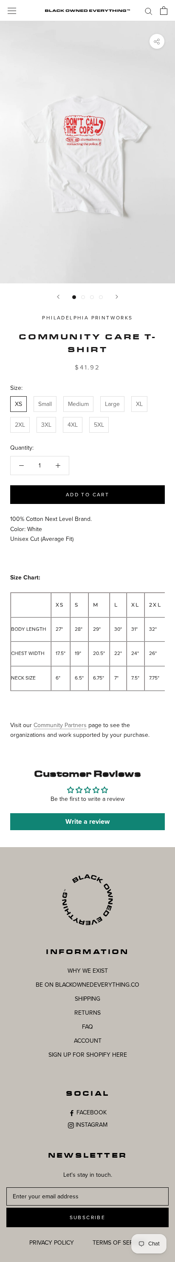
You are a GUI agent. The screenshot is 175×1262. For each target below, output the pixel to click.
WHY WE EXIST (88, 970)
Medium (78, 404)
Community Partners (60, 725)
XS (18, 404)
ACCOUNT (88, 1040)
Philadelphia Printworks (87, 318)
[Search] (148, 10)
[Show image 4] (101, 297)
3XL (46, 424)
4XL (73, 424)
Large (112, 404)
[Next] (117, 297)
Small (45, 404)
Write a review (87, 821)
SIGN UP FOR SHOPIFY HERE (87, 1054)
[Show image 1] (74, 297)
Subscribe (88, 1217)
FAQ (87, 1026)
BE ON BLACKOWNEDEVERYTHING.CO (87, 984)
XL (139, 404)
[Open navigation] (12, 10)
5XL (99, 424)
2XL (20, 424)
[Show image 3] (92, 297)
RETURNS (87, 1012)
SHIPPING (87, 998)
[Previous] (58, 297)
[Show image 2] (83, 297)
